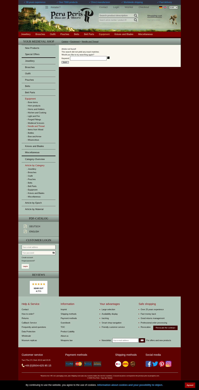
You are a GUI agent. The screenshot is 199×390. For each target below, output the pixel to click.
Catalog (65, 41)
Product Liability (68, 331)
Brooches (40, 34)
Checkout (144, 7)
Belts (76, 34)
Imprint (64, 309)
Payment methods (69, 318)
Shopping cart (154, 16)
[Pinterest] (162, 364)
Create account (27, 258)
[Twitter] (155, 364)
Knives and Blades (124, 34)
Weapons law (67, 340)
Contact (103, 7)
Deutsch (34, 226)
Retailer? (56, 7)
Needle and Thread (90, 41)
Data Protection (28, 331)
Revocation (146, 327)
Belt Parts (89, 34)
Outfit (53, 34)
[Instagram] (168, 364)
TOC (63, 327)
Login (116, 7)
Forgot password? (28, 261)
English (34, 231)
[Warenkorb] (173, 19)
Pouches (64, 34)
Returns (25, 318)
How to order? (28, 314)
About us (64, 336)
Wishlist (129, 7)
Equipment (75, 41)
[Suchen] (135, 15)
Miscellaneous (145, 34)
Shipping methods (68, 314)
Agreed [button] (190, 385)
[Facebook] (148, 364)
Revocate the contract (165, 328)
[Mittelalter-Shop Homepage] (71, 15)
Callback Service (29, 323)
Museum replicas (29, 340)
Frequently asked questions (34, 327)
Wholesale (26, 336)
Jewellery (26, 34)
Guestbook (65, 323)
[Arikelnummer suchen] (135, 19)
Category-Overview (35, 159)
